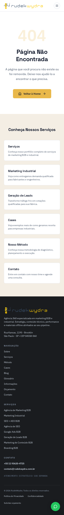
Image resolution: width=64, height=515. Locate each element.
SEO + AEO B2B (12, 421)
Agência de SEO (12, 426)
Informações (10, 383)
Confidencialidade (36, 496)
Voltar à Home (32, 93)
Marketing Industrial (14, 415)
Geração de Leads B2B (15, 437)
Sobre (7, 351)
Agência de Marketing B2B (17, 410)
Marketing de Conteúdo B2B (18, 442)
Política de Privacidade (14, 496)
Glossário (9, 378)
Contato (8, 394)
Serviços (8, 356)
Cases (7, 367)
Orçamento (9, 389)
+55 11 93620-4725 (14, 463)
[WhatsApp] (55, 506)
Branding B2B (11, 447)
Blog (6, 373)
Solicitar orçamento (12, 503)
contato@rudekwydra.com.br (19, 468)
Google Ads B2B (12, 431)
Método (8, 362)
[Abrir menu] (57, 6)
